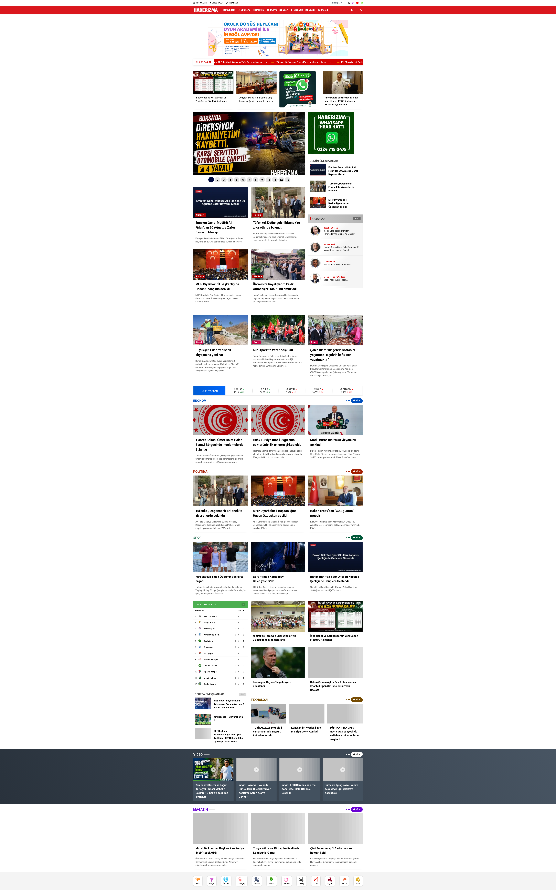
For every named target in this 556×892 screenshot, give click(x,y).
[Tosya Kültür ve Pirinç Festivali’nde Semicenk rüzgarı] (278, 828)
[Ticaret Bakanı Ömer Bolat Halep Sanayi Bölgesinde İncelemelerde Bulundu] (220, 420)
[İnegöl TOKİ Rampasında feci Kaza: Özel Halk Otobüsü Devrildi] (299, 769)
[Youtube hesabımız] (357, 3)
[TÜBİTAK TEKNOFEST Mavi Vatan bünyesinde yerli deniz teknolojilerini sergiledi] (345, 714)
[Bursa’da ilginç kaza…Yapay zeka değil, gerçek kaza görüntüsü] (343, 769)
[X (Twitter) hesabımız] (349, 3)
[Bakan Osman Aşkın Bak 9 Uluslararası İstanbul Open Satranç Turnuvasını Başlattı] (335, 662)
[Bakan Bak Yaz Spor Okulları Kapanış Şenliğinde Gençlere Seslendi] (335, 557)
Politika (260, 10)
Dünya (273, 10)
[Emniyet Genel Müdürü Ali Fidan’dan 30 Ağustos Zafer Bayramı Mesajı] (318, 175)
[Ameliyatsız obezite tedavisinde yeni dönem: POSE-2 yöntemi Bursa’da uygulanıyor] (343, 82)
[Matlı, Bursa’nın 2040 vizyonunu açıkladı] (335, 420)
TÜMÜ (356, 219)
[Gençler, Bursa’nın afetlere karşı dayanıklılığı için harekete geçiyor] (256, 82)
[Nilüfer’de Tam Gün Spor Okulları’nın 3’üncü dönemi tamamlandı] (278, 616)
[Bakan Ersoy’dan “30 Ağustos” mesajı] (335, 491)
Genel (199, 342)
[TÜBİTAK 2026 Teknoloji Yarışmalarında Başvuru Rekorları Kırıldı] (268, 714)
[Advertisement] (178, 61)
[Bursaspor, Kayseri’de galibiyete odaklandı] (278, 662)
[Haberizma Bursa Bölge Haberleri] (205, 11)
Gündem (230, 10)
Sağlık (312, 10)
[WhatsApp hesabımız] (362, 3)
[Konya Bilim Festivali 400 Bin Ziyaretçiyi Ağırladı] (306, 714)
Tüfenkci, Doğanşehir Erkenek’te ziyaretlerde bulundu (221, 62)
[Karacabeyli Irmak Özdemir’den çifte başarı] (220, 557)
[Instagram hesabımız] (353, 3)
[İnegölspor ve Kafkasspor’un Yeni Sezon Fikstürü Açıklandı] (213, 82)
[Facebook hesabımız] (345, 3)
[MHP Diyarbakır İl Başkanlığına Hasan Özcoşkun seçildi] (318, 207)
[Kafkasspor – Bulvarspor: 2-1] (203, 724)
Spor (285, 10)
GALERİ (201, 3)
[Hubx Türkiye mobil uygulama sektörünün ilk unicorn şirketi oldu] (278, 420)
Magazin (298, 10)
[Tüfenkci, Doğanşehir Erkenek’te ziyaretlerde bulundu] (318, 191)
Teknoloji (323, 10)
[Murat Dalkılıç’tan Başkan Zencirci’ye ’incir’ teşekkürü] (220, 828)
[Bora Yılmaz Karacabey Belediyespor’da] (278, 557)
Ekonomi (245, 10)
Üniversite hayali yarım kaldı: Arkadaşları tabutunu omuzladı (355, 62)
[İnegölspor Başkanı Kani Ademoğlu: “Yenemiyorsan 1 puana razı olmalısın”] (203, 708)
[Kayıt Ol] (352, 10)
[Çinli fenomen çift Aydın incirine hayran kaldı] (335, 828)
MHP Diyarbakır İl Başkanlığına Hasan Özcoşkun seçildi (287, 62)
